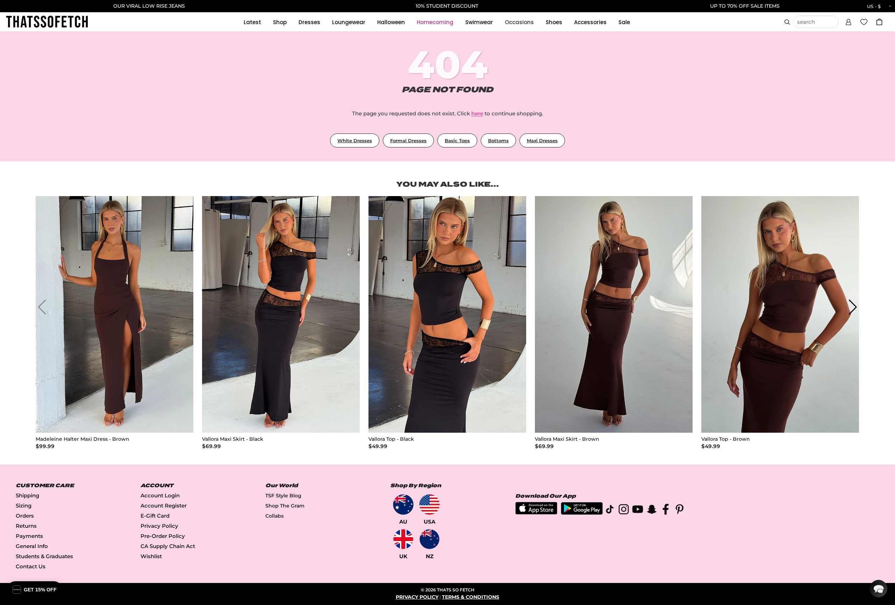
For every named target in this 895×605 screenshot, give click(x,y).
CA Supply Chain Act (168, 546)
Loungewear (348, 22)
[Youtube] (638, 510)
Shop (280, 22)
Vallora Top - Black (391, 439)
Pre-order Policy (163, 536)
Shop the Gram (285, 506)
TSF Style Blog (283, 495)
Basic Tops (457, 140)
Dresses (309, 22)
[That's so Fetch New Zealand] (429, 539)
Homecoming (435, 22)
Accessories (590, 22)
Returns (26, 526)
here (477, 113)
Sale (624, 22)
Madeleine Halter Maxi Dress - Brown (82, 439)
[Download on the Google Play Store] (582, 513)
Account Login (160, 495)
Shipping (27, 495)
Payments (29, 536)
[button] (848, 21)
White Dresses (354, 140)
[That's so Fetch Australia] (403, 504)
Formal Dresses (408, 140)
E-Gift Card (155, 515)
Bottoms (498, 140)
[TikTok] (610, 510)
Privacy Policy (159, 526)
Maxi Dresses (542, 140)
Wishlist (151, 556)
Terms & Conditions (470, 597)
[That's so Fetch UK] (403, 539)
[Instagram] (624, 510)
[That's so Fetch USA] (429, 504)
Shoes (554, 22)
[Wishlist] (863, 21)
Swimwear (479, 22)
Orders (25, 515)
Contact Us (30, 566)
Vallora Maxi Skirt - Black (232, 439)
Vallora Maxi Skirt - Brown (567, 439)
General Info (32, 546)
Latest (252, 22)
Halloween (391, 22)
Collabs (274, 516)
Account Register (164, 505)
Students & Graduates (44, 556)
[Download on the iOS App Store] (536, 512)
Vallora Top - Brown (725, 439)
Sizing (23, 505)
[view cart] (879, 22)
